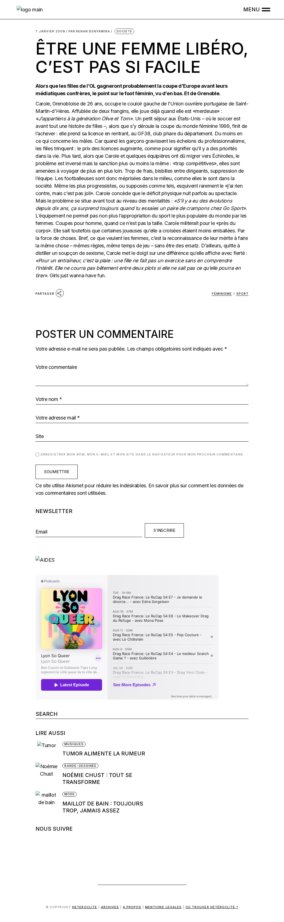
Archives (110, 907)
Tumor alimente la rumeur (103, 753)
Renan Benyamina (89, 31)
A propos (132, 907)
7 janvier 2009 (50, 31)
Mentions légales (163, 907)
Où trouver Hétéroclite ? (212, 907)
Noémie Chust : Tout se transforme (97, 778)
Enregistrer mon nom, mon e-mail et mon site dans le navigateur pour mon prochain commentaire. (142, 454)
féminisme (222, 294)
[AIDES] (142, 560)
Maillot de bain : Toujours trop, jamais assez (102, 807)
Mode (69, 794)
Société (124, 31)
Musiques (74, 744)
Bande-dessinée (80, 766)
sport (242, 294)
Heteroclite (84, 907)
